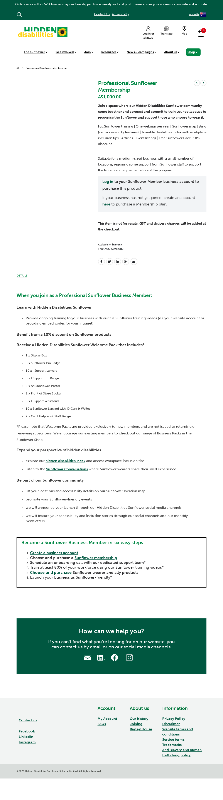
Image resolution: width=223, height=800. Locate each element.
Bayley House (141, 729)
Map (184, 33)
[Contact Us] (87, 657)
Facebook (101, 261)
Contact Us (102, 14)
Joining (136, 724)
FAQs (102, 724)
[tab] (22, 275)
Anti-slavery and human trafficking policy (182, 752)
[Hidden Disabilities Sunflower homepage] (42, 32)
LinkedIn (117, 261)
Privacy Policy (173, 719)
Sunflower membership (95, 557)
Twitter (109, 261)
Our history (139, 719)
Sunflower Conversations (67, 469)
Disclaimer (171, 724)
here (106, 204)
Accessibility (120, 14)
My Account (107, 719)
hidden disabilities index (65, 461)
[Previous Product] (197, 83)
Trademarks (172, 745)
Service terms (173, 739)
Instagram (27, 742)
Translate (166, 33)
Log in (107, 181)
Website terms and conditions (177, 731)
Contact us (28, 720)
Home (18, 68)
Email (133, 261)
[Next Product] (203, 83)
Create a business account (54, 552)
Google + (125, 261)
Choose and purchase (51, 572)
